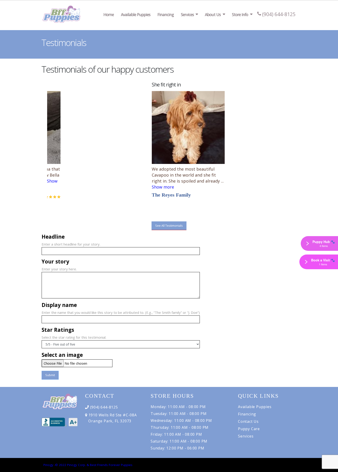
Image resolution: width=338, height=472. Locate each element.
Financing (166, 14)
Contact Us (248, 421)
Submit (50, 375)
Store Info (240, 14)
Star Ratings (58, 330)
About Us (213, 14)
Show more (144, 187)
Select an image (62, 355)
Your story (55, 262)
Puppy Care (249, 428)
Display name (59, 305)
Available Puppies (135, 14)
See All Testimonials (169, 225)
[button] (41, 123)
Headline (53, 237)
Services (187, 14)
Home (108, 14)
